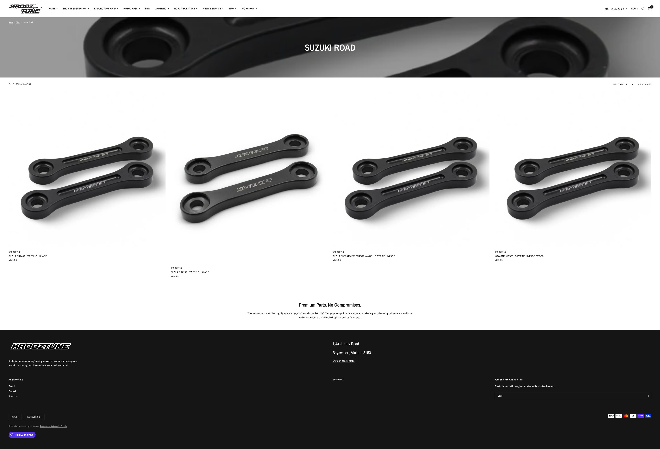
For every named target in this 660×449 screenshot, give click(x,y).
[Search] (643, 8)
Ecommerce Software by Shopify (53, 426)
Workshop (248, 8)
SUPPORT (338, 379)
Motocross (130, 8)
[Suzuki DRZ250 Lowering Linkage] (249, 177)
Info (231, 8)
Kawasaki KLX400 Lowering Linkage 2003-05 (519, 256)
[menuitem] (53, 8)
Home (52, 8)
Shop (18, 22)
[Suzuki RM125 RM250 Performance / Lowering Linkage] (411, 169)
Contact (12, 391)
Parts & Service (212, 8)
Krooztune (14, 252)
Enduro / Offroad (105, 8)
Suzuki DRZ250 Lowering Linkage (190, 272)
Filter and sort (22, 84)
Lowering (161, 8)
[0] (648, 8)
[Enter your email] (648, 396)
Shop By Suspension (74, 8)
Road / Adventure (184, 8)
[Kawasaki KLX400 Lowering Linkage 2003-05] (573, 169)
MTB (147, 8)
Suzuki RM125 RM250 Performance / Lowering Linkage (364, 256)
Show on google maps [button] (344, 360)
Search (12, 386)
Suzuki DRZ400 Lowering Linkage (28, 256)
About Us (13, 396)
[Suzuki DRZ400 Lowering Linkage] (87, 169)
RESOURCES (16, 379)
